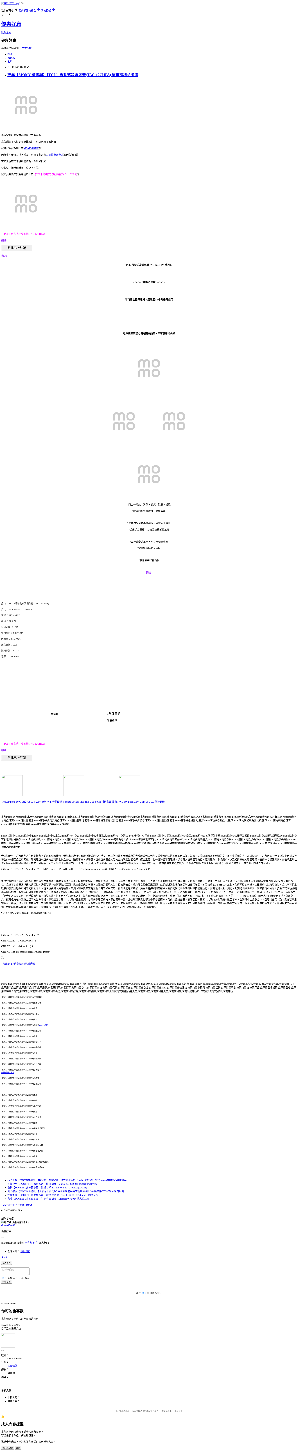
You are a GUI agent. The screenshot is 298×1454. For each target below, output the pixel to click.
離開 (18, 1448)
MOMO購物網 (31, 148)
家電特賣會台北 (54, 154)
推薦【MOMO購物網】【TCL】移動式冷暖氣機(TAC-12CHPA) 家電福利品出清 (72, 75)
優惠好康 (11, 24)
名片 (9, 61)
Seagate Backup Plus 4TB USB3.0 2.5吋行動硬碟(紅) (90, 801)
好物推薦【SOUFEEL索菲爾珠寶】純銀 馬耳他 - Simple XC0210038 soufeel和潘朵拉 (52, 1195)
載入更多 (6, 1263)
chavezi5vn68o (8, 1225)
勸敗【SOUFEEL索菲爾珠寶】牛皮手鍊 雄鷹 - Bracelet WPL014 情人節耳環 (48, 1198)
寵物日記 (25, 1251)
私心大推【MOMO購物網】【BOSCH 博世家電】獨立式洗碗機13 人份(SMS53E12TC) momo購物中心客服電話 (67, 1180)
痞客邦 (28, 1242)
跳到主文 (6, 32)
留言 (35, 1242)
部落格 (11, 58)
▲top (4, 1257)
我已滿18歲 (7, 1448)
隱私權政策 (166, 1411)
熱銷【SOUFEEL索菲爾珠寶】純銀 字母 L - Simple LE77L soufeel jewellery (47, 1187)
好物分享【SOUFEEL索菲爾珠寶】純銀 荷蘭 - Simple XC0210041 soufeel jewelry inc (52, 1184)
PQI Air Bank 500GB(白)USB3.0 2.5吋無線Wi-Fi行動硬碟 (32, 801)
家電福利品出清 (7, 1073)
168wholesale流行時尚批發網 (16, 1205)
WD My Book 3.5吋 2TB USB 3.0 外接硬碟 (142, 801)
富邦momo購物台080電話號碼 (18, 963)
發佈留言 (6, 1282)
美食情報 (27, 48)
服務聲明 (178, 1411)
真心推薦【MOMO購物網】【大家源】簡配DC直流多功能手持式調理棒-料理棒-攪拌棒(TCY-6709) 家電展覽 (65, 1191)
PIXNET (125, 1411)
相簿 (9, 54)
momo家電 (43, 1025)
